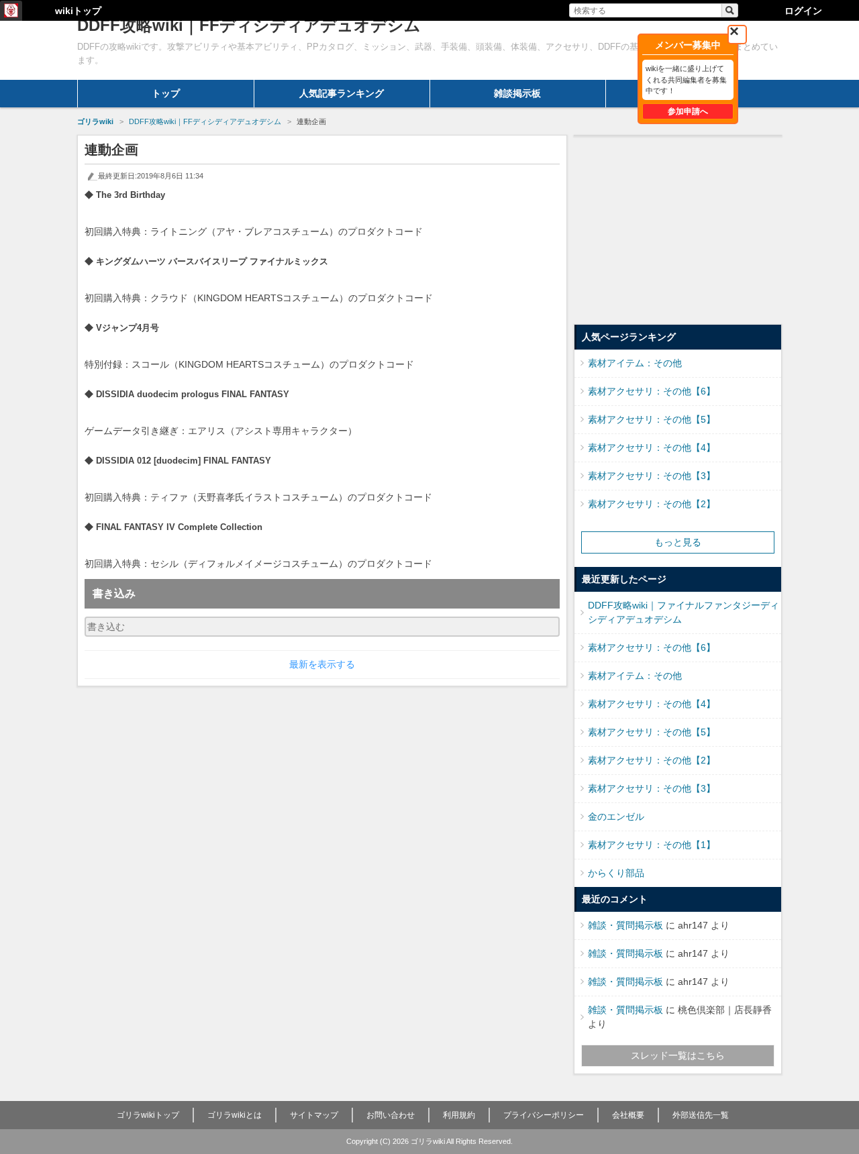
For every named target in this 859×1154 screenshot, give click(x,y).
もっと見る (677, 542)
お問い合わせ (390, 1115)
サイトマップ (314, 1115)
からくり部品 (616, 873)
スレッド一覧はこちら (678, 1055)
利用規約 (459, 1115)
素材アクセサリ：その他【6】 (651, 391)
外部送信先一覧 (700, 1115)
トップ (166, 93)
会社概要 (628, 1115)
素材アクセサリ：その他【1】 (651, 844)
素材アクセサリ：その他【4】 (651, 447)
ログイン (803, 10)
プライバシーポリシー (543, 1115)
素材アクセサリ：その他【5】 (651, 419)
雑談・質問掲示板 (625, 925)
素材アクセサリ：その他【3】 (651, 475)
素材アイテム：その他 (635, 363)
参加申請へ (688, 111)
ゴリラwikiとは (234, 1115)
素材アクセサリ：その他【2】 (651, 504)
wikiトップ (78, 10)
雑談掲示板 (517, 93)
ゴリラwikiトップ (148, 1115)
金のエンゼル (616, 816)
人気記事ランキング (341, 93)
